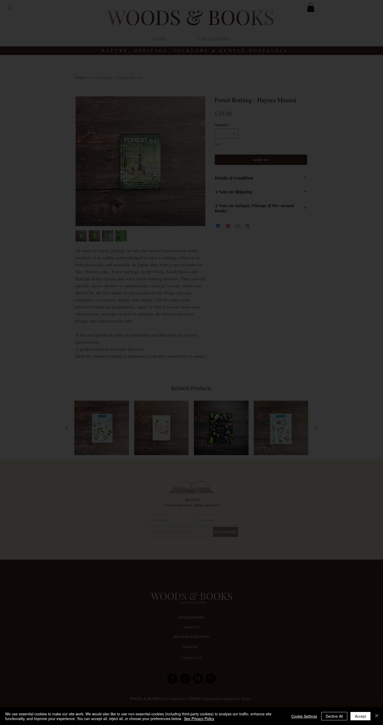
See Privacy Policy (199, 718)
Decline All (334, 716)
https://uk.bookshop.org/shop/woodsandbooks (191, 349)
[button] (298, 311)
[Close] (377, 716)
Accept (360, 716)
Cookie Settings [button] (304, 716)
